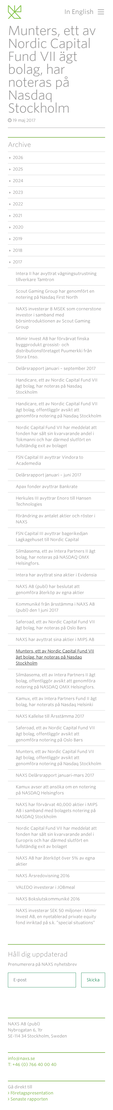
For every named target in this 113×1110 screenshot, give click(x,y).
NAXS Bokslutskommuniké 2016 (48, 898)
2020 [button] (17, 227)
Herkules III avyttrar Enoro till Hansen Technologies (53, 501)
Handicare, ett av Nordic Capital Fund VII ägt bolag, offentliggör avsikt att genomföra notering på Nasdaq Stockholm (58, 409)
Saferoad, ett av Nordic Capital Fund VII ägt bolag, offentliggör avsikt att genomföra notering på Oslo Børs (55, 733)
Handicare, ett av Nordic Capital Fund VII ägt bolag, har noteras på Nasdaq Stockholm (56, 386)
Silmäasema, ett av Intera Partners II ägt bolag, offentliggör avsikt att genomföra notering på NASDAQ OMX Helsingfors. (55, 680)
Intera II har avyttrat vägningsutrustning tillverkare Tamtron (56, 276)
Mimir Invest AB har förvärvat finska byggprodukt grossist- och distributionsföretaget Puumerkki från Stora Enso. (54, 347)
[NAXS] (15, 12)
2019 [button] (17, 238)
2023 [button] (17, 192)
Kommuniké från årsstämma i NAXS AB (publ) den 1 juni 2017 (55, 607)
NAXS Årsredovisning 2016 (43, 875)
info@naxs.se (21, 1058)
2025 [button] (17, 169)
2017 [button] (17, 261)
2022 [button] (17, 203)
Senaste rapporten (28, 1099)
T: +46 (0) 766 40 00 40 (32, 1064)
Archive (19, 144)
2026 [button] (17, 157)
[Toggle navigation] (99, 12)
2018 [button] (17, 250)
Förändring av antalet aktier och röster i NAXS (55, 518)
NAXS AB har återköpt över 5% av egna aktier (55, 861)
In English (79, 12)
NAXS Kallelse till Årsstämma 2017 (50, 716)
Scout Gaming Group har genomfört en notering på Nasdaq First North (55, 294)
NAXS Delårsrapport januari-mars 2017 (55, 775)
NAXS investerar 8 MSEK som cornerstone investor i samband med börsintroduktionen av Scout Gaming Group (58, 318)
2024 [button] (17, 180)
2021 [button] (17, 215)
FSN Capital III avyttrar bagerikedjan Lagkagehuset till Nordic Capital (52, 536)
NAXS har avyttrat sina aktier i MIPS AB (55, 639)
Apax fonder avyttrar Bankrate (47, 486)
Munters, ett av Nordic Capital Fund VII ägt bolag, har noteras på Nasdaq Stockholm (55, 657)
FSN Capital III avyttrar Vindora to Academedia (49, 460)
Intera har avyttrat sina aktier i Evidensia (56, 574)
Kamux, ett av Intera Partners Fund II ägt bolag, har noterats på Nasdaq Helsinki (56, 701)
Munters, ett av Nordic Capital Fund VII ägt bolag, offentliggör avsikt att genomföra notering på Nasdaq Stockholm (58, 757)
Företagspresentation (31, 1092)
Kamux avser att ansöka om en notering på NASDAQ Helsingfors (56, 789)
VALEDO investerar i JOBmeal (45, 887)
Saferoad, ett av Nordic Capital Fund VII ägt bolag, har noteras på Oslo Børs (55, 624)
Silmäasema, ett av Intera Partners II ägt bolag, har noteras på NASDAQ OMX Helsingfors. (55, 557)
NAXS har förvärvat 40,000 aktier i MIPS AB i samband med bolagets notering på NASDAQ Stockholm (56, 810)
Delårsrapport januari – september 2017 (56, 368)
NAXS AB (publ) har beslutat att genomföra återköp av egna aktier (50, 589)
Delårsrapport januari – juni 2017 (48, 474)
